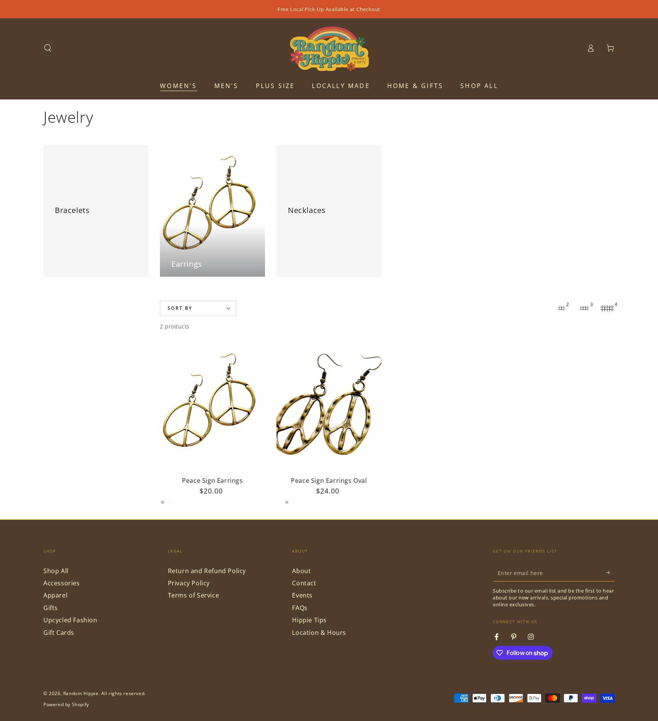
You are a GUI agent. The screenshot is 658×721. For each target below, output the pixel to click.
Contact (304, 583)
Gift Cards (58, 632)
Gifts (50, 608)
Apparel (55, 595)
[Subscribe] (610, 572)
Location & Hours (319, 632)
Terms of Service (193, 595)
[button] (47, 48)
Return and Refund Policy (207, 571)
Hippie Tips (309, 620)
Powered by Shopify (66, 705)
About (301, 571)
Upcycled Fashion (70, 620)
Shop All (56, 571)
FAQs (299, 608)
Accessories (61, 583)
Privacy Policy (189, 583)
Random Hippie (81, 693)
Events (302, 595)
